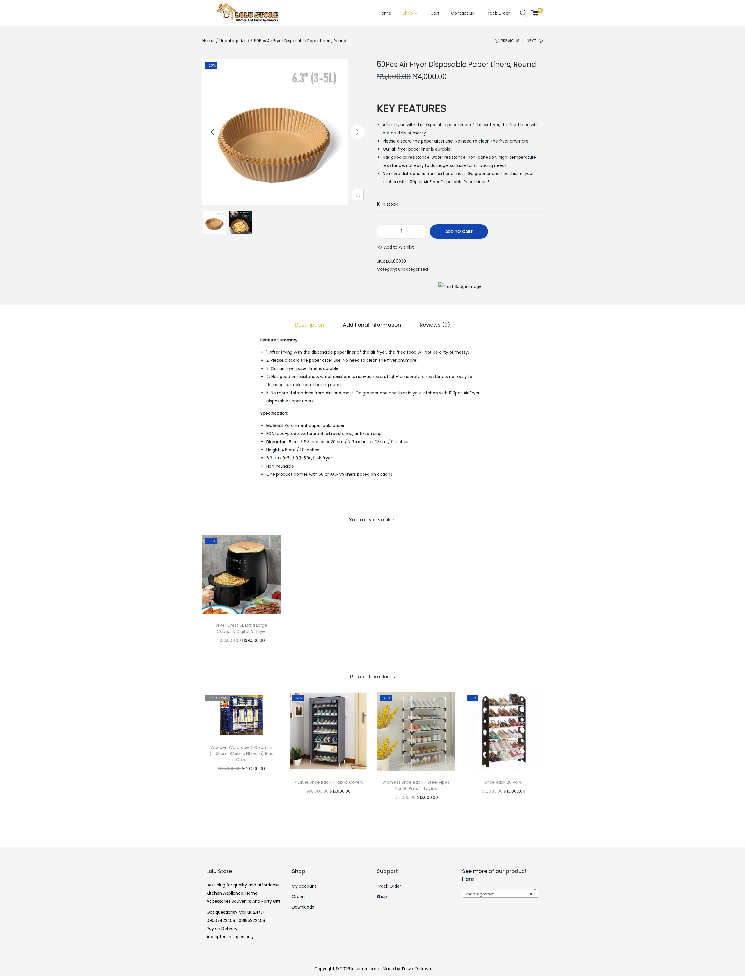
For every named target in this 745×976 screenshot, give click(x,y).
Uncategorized (234, 41)
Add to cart (459, 231)
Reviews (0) (435, 324)
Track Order (389, 886)
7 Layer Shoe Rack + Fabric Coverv (328, 782)
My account (304, 886)
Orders (299, 897)
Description (309, 324)
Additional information (372, 324)
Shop (382, 897)
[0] (534, 13)
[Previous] (212, 132)
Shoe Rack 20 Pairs (503, 782)
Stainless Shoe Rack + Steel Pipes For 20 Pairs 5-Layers (416, 785)
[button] (395, 247)
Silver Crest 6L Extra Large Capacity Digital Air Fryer (241, 628)
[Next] (358, 132)
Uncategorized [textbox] (499, 894)
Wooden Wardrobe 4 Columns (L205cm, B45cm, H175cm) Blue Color (242, 754)
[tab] (309, 325)
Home (208, 41)
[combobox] (500, 894)
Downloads (303, 907)
